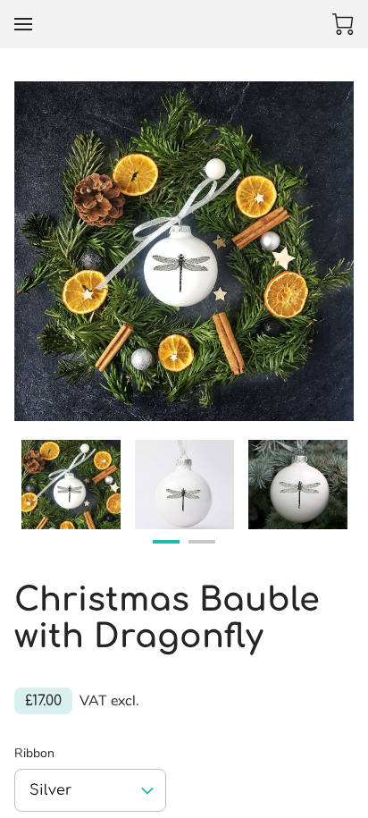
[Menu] (23, 24)
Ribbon (34, 754)
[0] (343, 24)
